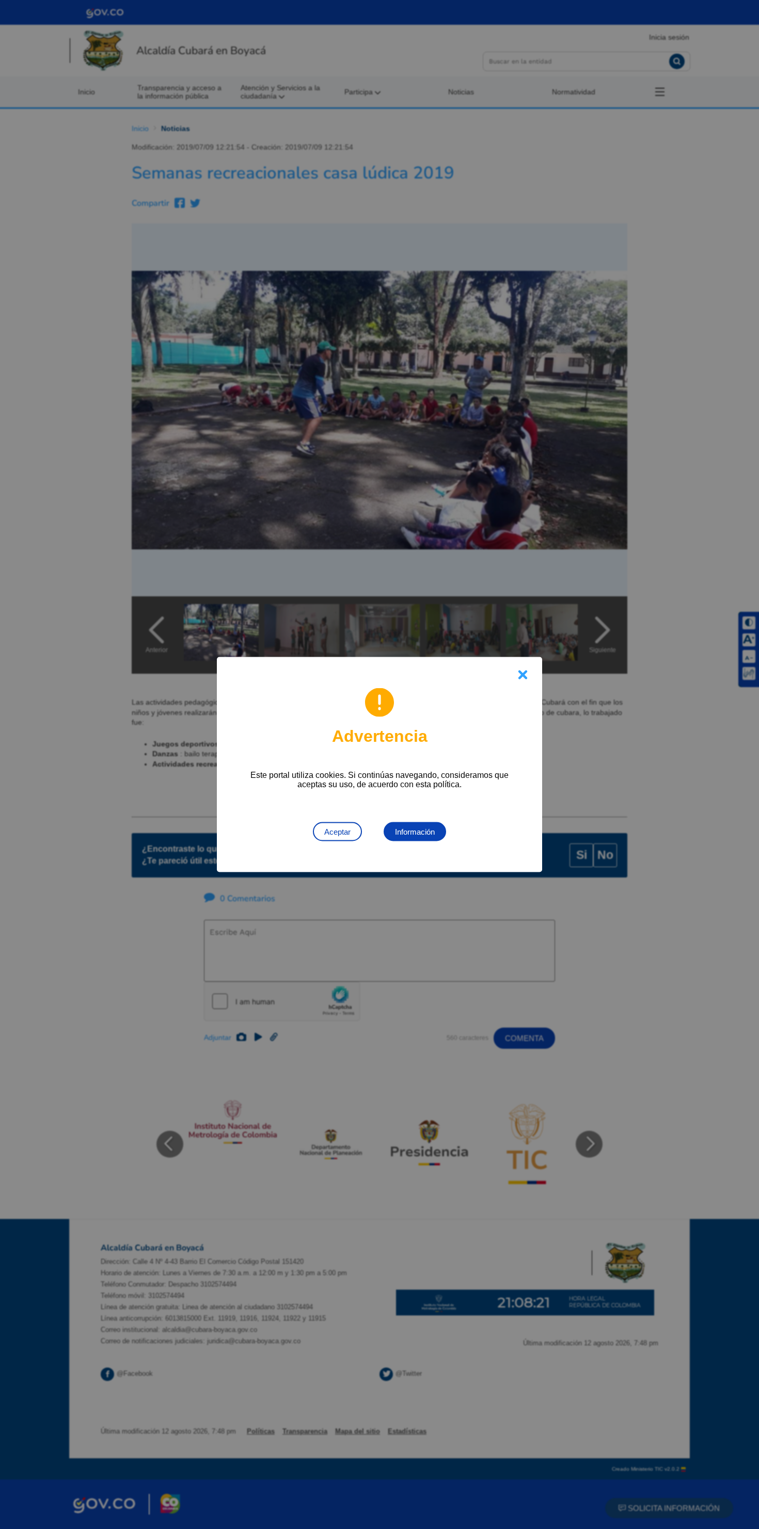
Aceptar (337, 831)
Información (415, 831)
